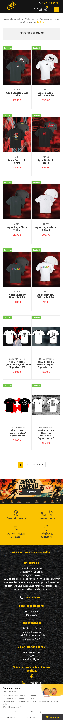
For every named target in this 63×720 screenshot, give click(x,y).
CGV (31, 655)
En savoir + (31, 492)
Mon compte (31, 611)
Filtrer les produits (31, 32)
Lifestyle (18, 19)
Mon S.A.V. (31, 614)
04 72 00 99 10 (50, 3)
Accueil (8, 19)
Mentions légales (32, 659)
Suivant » (38, 464)
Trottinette (34, 682)
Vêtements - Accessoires (38, 19)
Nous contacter (31, 652)
